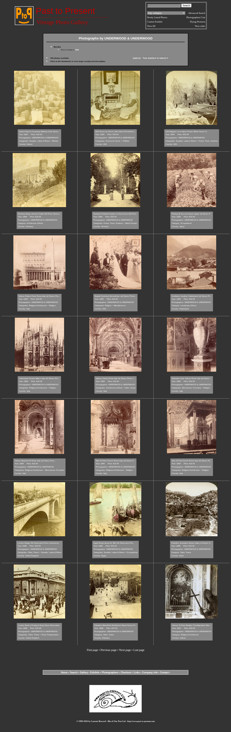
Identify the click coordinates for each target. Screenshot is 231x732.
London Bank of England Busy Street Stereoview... (39, 625)
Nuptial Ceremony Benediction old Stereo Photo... (115, 296)
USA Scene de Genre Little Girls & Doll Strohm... (115, 132)
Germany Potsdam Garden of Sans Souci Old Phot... (115, 214)
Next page (125, 650)
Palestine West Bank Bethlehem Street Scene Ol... (115, 625)
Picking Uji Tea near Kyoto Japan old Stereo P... (192, 214)
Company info (150, 672)
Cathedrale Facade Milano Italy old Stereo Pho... (39, 378)
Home (64, 672)
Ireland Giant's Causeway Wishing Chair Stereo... (39, 132)
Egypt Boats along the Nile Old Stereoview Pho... (114, 543)
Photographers (110, 672)
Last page (138, 650)
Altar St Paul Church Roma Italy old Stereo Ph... (192, 461)
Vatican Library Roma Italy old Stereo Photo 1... (115, 378)
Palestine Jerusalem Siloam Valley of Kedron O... (191, 543)
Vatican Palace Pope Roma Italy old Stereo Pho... (39, 296)
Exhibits (94, 672)
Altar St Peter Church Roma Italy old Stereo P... (115, 461)
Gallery (84, 672)
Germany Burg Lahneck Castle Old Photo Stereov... (39, 214)
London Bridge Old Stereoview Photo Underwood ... (39, 543)
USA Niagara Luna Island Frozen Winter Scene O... (186, 132)
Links (137, 672)
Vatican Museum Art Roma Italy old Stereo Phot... (35, 461)
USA (77, 50)
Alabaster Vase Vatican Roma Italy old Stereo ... (192, 378)
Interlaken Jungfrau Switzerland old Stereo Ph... (192, 296)
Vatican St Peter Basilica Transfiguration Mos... (191, 625)
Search (74, 672)
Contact (164, 672)
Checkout (126, 672)
